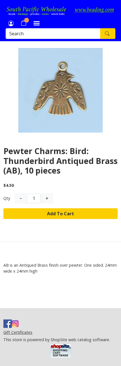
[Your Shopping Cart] (24, 23)
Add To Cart (60, 214)
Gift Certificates (17, 332)
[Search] (107, 33)
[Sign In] (11, 22)
